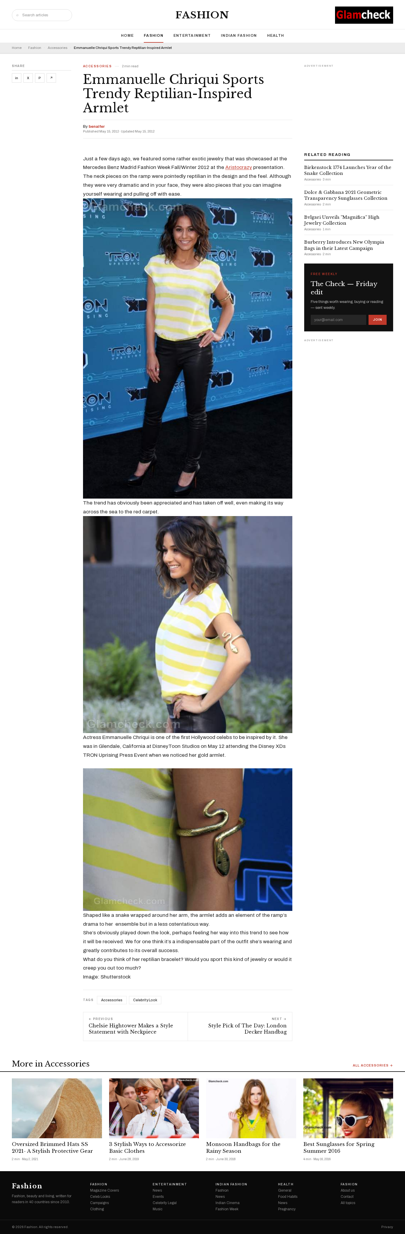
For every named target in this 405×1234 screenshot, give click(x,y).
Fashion (202, 15)
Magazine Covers (104, 1190)
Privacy (387, 1227)
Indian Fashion (239, 35)
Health (275, 35)
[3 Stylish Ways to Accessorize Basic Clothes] (154, 1108)
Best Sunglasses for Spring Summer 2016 (338, 1147)
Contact (347, 1196)
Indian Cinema (228, 1203)
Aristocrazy (238, 167)
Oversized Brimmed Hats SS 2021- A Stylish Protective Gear (52, 1147)
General (284, 1190)
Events (158, 1196)
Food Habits (287, 1196)
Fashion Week (227, 1209)
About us (348, 1190)
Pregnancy (287, 1209)
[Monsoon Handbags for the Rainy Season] (251, 1108)
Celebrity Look (145, 1000)
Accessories (57, 48)
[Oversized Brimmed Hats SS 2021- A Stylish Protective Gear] (57, 1108)
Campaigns (99, 1203)
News (157, 1190)
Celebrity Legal (165, 1203)
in (16, 78)
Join (377, 319)
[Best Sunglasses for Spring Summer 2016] (348, 1108)
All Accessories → (373, 1065)
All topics (348, 1203)
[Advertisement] (348, 106)
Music (157, 1209)
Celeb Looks (100, 1196)
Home (127, 35)
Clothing (97, 1209)
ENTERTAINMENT (192, 35)
